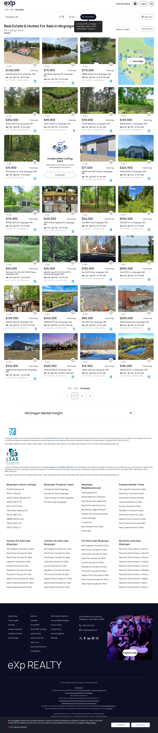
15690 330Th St (14, 523)
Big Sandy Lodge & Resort (94, 509)
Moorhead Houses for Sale (19, 587)
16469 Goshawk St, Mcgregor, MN (20, 74)
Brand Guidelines (57, 633)
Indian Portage (89, 518)
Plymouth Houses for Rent (94, 571)
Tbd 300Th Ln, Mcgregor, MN (132, 222)
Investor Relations (15, 629)
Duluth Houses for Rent (93, 562)
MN (75, 388)
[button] (79, 413)
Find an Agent (13, 620)
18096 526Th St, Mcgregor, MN (19, 222)
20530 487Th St (14, 502)
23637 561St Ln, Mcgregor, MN (57, 123)
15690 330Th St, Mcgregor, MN (19, 123)
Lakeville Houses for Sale (18, 561)
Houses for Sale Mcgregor (56, 489)
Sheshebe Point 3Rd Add (93, 496)
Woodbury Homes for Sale (131, 510)
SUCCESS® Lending (38, 629)
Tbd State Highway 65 (17, 510)
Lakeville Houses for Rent (94, 558)
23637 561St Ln (14, 527)
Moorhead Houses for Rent (94, 583)
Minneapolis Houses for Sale (20, 548)
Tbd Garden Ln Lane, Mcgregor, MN (21, 171)
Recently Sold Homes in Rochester (134, 557)
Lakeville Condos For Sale (56, 561)
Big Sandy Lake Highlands (94, 501)
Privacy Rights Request (60, 620)
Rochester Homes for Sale (131, 497)
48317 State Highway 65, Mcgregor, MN (59, 223)
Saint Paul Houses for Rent (94, 549)
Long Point (87, 522)
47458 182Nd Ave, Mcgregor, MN (96, 123)
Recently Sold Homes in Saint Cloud (134, 582)
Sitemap (54, 638)
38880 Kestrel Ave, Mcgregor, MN (96, 74)
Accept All (120, 725)
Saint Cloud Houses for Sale (20, 582)
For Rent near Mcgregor (55, 502)
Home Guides (13, 638)
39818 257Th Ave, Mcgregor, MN (58, 322)
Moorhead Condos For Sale (57, 587)
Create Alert (60, 175)
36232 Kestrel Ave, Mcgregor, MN (134, 322)
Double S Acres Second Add (95, 513)
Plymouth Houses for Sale (19, 574)
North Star (87, 530)
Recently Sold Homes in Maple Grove (134, 578)
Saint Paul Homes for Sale (131, 493)
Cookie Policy (56, 629)
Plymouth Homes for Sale (131, 514)
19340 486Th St (14, 514)
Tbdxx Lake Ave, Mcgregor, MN (95, 369)
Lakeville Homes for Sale (130, 502)
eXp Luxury (35, 642)
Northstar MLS (51, 438)
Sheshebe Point (89, 492)
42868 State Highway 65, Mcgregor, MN (21, 370)
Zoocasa (34, 620)
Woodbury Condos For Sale (57, 570)
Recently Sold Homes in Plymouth (134, 574)
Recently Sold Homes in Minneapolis (134, 548)
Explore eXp (12, 616)
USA (69, 388)
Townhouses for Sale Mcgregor (59, 497)
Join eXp (11, 625)
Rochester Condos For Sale (57, 557)
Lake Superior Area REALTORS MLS (59, 467)
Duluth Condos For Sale (55, 565)
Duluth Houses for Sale (18, 565)
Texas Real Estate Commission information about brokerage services (79, 701)
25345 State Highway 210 (19, 497)
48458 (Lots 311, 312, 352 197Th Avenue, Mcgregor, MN (57, 273)
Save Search (147, 29)
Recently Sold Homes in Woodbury (134, 570)
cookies (16, 721)
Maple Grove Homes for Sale (132, 519)
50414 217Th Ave (14, 506)
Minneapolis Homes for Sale (132, 489)
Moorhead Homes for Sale (131, 527)
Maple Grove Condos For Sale (58, 578)
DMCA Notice (79, 688)
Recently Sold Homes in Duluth (134, 565)
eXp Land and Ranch (39, 647)
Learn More (108, 708)
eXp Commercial (37, 638)
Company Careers (15, 633)
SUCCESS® (35, 625)
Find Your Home (123, 4)
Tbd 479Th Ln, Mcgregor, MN (132, 272)
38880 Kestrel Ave (15, 519)
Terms (81, 723)
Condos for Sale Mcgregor (56, 493)
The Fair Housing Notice (108, 706)
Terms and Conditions (59, 616)
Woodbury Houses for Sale (19, 570)
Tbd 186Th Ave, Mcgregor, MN (95, 222)
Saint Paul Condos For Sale (57, 553)
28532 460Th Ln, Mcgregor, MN (133, 369)
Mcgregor (85, 388)
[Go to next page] (90, 395)
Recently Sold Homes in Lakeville (134, 561)
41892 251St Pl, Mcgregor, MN (133, 171)
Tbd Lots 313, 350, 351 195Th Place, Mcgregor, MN (21, 273)
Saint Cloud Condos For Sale (57, 582)
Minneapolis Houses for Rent (95, 545)
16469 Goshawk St (15, 489)
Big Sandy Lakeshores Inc (94, 505)
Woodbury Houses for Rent (94, 566)
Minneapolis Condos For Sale (58, 548)
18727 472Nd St (14, 493)
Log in (143, 4)
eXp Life (34, 616)
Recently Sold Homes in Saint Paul (134, 553)
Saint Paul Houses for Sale (19, 553)
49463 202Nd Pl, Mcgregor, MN (57, 369)
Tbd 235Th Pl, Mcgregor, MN (94, 322)
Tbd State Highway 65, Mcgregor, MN (58, 75)
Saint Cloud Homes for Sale (132, 523)
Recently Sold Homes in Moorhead (134, 587)
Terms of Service (98, 690)
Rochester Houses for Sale (19, 557)
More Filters (89, 17)
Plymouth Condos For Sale (56, 574)
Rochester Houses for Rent (94, 554)
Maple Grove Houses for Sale (20, 578)
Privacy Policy (56, 625)
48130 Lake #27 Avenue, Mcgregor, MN (97, 172)
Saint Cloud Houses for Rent (95, 579)
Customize (140, 725)
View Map (138, 61)
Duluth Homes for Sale (130, 506)
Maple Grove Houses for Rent (95, 575)
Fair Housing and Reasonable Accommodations (79, 693)
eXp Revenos (36, 633)
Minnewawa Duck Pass (92, 526)
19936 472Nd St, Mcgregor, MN (19, 322)
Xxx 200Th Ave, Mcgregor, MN (95, 272)
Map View (148, 17)
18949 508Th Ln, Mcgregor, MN (133, 123)
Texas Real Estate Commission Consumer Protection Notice (79, 703)
